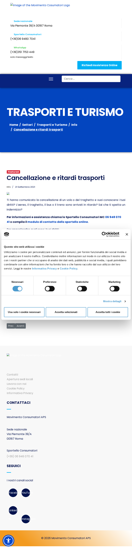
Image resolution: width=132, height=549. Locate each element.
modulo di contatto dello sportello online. (58, 222)
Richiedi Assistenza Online (99, 65)
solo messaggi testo (21, 57)
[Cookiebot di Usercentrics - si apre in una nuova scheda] (104, 234)
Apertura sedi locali (20, 379)
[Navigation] (51, 79)
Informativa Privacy (44, 268)
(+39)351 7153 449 (22, 52)
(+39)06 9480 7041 (23, 39)
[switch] (50, 288)
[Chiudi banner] (127, 234)
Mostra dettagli (112, 301)
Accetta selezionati (66, 312)
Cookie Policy (69, 268)
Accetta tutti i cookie (108, 312)
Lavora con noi (16, 384)
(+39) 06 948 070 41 (20, 456)
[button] (8, 541)
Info (9, 187)
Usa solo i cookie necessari (24, 312)
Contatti (12, 375)
